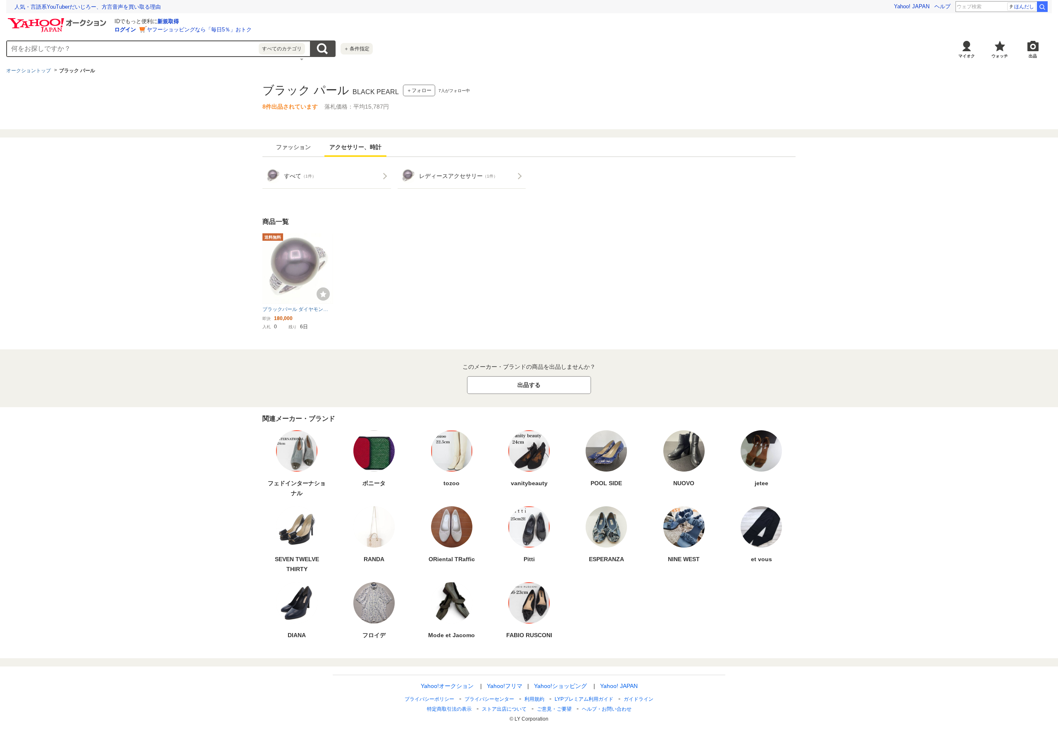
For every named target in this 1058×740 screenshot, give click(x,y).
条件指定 (356, 49)
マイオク (966, 56)
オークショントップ (28, 71)
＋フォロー (419, 90)
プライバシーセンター (489, 699)
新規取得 (168, 21)
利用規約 (534, 699)
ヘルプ (942, 6)
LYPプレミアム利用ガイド (584, 699)
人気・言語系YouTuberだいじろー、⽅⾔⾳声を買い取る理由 (87, 7)
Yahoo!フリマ (504, 686)
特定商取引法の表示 (449, 709)
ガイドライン (638, 699)
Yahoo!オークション (447, 686)
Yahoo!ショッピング (560, 686)
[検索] (1042, 6)
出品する (529, 385)
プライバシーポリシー (429, 699)
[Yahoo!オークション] (58, 20)
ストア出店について (504, 709)
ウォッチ (999, 56)
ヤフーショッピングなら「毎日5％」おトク (199, 29)
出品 (1033, 56)
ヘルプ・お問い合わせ (606, 709)
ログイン (125, 29)
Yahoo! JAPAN (911, 6)
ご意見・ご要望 (554, 709)
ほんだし (1024, 6)
